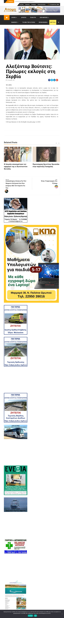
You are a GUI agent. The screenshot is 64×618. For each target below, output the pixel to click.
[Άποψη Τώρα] (7, 17)
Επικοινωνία (43, 22)
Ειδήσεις (14, 22)
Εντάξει (30, 615)
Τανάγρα (33, 4)
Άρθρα (13, 17)
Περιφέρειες (44, 17)
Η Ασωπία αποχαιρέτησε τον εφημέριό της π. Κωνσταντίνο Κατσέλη (15, 166)
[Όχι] (62, 614)
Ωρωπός (27, 4)
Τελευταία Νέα (41, 4)
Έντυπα (21, 4)
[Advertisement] (32, 380)
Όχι (35, 615)
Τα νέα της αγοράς (28, 22)
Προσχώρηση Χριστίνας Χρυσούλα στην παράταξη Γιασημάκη (29, 1)
